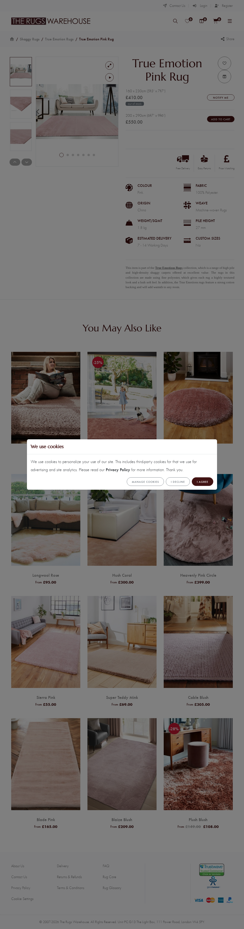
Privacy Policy (118, 469)
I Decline (178, 482)
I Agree (202, 482)
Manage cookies (145, 482)
